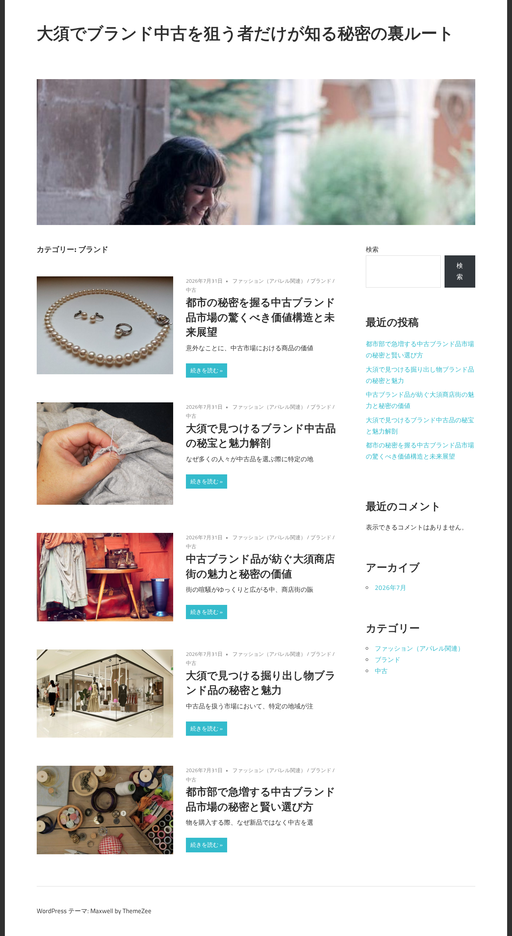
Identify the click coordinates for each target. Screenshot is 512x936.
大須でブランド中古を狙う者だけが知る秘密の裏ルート (245, 33)
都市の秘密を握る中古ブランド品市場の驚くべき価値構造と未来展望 (260, 317)
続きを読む (204, 370)
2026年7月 (390, 587)
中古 (191, 290)
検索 (372, 249)
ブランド (320, 281)
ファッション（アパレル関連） (269, 281)
